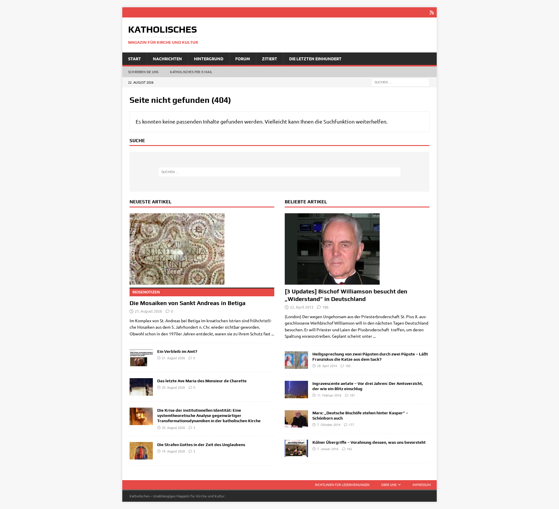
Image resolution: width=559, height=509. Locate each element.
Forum (242, 58)
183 (348, 365)
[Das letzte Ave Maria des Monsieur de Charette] (141, 387)
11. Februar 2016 (329, 395)
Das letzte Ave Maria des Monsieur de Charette (202, 380)
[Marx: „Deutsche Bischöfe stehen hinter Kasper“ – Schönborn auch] (296, 419)
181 (352, 395)
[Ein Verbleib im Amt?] (141, 357)
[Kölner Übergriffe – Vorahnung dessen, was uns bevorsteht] (296, 448)
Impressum (422, 484)
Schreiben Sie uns (143, 71)
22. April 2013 (301, 306)
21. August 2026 (148, 311)
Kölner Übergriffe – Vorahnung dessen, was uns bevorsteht (369, 442)
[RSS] (432, 12)
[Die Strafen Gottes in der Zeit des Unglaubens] (141, 450)
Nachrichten (167, 58)
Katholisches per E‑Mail (191, 71)
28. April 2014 (327, 365)
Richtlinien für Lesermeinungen (342, 484)
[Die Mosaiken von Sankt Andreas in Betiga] (202, 249)
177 (351, 424)
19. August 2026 (173, 451)
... (272, 333)
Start (134, 58)
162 (349, 448)
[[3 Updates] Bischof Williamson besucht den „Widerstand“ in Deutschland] (357, 249)
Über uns (389, 484)
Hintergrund (208, 58)
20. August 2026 (173, 387)
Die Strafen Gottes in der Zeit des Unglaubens (201, 444)
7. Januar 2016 (327, 448)
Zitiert (269, 58)
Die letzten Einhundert (315, 58)
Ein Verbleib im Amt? (177, 351)
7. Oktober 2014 (328, 424)
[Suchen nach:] (400, 81)
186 (325, 306)
